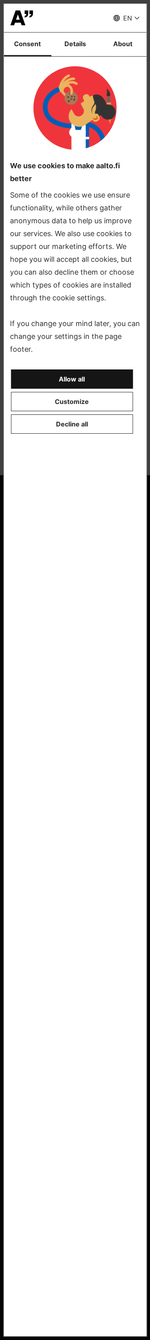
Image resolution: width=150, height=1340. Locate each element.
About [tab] (122, 44)
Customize (72, 402)
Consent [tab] (27, 44)
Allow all (72, 379)
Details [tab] (75, 44)
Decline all (72, 424)
